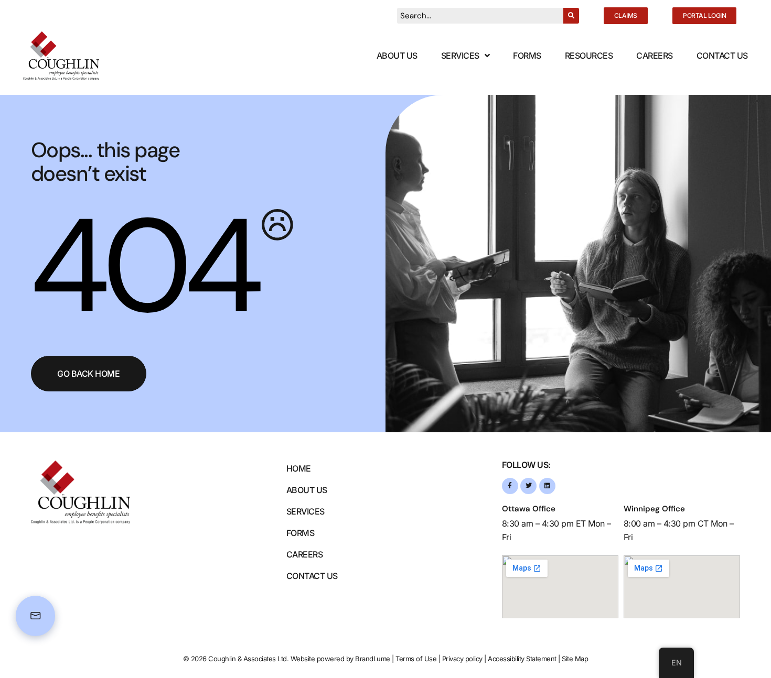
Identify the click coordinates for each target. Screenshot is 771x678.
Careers (654, 55)
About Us (397, 55)
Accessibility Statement (522, 658)
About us (306, 490)
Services (460, 55)
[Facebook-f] (510, 486)
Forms (527, 55)
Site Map (575, 658)
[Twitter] (528, 486)
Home (298, 468)
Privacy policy (462, 658)
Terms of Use (415, 658)
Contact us (312, 576)
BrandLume (372, 658)
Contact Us (722, 55)
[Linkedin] (547, 486)
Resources (589, 55)
